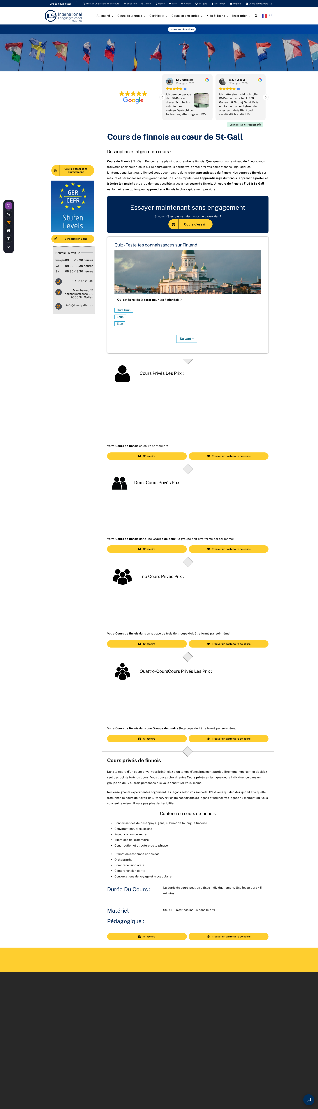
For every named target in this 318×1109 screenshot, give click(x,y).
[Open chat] (308, 1099)
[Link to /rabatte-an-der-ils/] (8, 230)
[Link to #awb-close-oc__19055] (8, 247)
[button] (265, 97)
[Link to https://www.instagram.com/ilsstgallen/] (8, 205)
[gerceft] (72, 182)
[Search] (256, 16)
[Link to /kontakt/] (8, 222)
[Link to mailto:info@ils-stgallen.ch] (58, 306)
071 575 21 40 (83, 281)
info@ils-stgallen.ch (79, 305)
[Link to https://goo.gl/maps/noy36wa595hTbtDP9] (58, 292)
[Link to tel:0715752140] (8, 214)
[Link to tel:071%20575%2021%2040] (58, 281)
